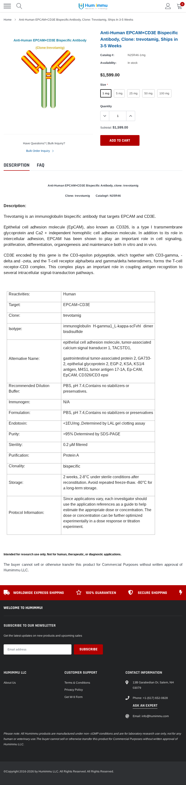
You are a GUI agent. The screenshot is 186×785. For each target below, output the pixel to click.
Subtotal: (106, 127)
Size (104, 84)
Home (8, 19)
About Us (10, 682)
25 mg (133, 93)
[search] (19, 6)
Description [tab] (17, 165)
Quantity (106, 106)
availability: (108, 63)
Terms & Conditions (77, 682)
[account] (168, 6)
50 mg (148, 93)
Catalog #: (107, 55)
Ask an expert (145, 705)
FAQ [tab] (40, 165)
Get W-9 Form (73, 697)
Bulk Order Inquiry (38, 151)
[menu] (7, 6)
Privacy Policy (73, 689)
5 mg (119, 93)
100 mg (164, 93)
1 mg (105, 93)
